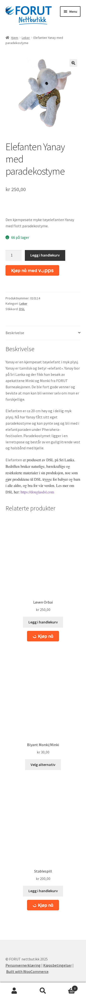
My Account (14, 991)
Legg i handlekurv (45, 255)
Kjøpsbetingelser (57, 965)
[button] (73, 63)
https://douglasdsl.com (37, 491)
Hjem (14, 37)
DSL (22, 309)
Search (43, 991)
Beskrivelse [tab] (14, 332)
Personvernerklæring (23, 965)
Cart (66, 986)
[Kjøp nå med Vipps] (32, 270)
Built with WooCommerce (27, 971)
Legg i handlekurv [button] (43, 622)
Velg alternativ (43, 764)
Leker (26, 37)
